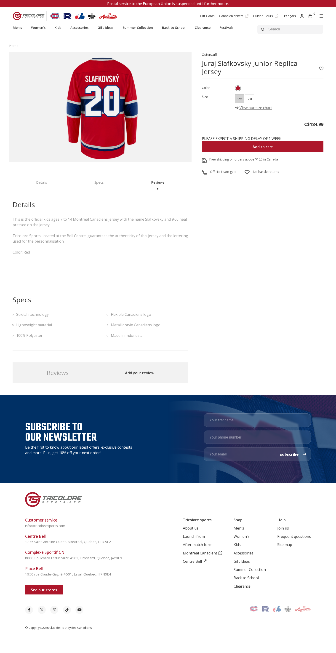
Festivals (226, 27)
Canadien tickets (231, 16)
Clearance (203, 27)
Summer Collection (138, 27)
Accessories (79, 27)
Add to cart (263, 146)
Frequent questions (294, 536)
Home (13, 45)
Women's (38, 27)
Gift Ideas (105, 27)
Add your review (139, 372)
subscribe (289, 454)
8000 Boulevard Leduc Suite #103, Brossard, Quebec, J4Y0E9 (73, 558)
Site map (284, 544)
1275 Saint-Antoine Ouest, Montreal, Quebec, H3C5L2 (68, 541)
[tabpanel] (100, 107)
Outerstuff (209, 54)
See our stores (44, 589)
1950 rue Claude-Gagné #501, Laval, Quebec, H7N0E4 (68, 574)
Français (289, 16)
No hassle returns (266, 171)
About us (190, 528)
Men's (17, 27)
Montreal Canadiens (201, 553)
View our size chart (255, 107)
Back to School (174, 27)
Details (41, 182)
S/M (239, 99)
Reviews (158, 182)
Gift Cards (207, 16)
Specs (99, 182)
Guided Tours (263, 16)
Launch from (194, 536)
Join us (283, 528)
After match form (197, 544)
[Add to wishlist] (321, 68)
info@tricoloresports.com (45, 525)
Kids (58, 27)
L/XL (250, 99)
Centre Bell (193, 561)
